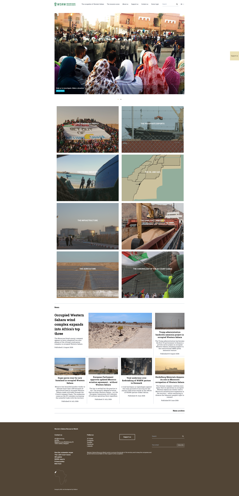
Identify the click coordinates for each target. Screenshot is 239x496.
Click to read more (88, 129)
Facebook (90, 444)
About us (125, 4)
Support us (234, 56)
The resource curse (113, 4)
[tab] (118, 99)
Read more (60, 91)
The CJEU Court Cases (63, 455)
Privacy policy (59, 461)
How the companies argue (64, 452)
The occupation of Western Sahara (93, 4)
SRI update (58, 457)
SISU (61, 489)
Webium (75, 489)
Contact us (144, 4)
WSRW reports (60, 459)
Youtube (89, 442)
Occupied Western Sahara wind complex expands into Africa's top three (69, 324)
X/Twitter (90, 439)
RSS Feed (58, 464)
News (57, 307)
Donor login (155, 4)
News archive (178, 411)
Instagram (90, 440)
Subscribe (181, 445)
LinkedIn (90, 446)
